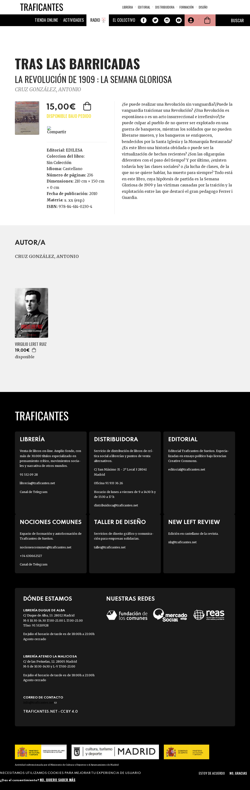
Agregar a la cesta (87, 106)
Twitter (155, 20)
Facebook (143, 20)
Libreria (127, 7)
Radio (95, 20)
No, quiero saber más (57, 779)
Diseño (203, 7)
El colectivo (124, 20)
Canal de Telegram (33, 492)
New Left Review (194, 522)
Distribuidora (164, 7)
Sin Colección (59, 162)
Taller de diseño (120, 522)
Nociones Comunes (51, 522)
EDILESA (74, 150)
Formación (186, 7)
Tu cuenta (190, 20)
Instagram (167, 20)
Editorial (144, 7)
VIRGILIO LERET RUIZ (31, 344)
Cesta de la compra (207, 20)
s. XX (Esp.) (74, 200)
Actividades (73, 20)
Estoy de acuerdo (212, 773)
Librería (32, 439)
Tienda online (46, 20)
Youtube (179, 20)
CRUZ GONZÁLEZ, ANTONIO (48, 89)
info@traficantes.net (40, 702)
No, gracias (238, 773)
